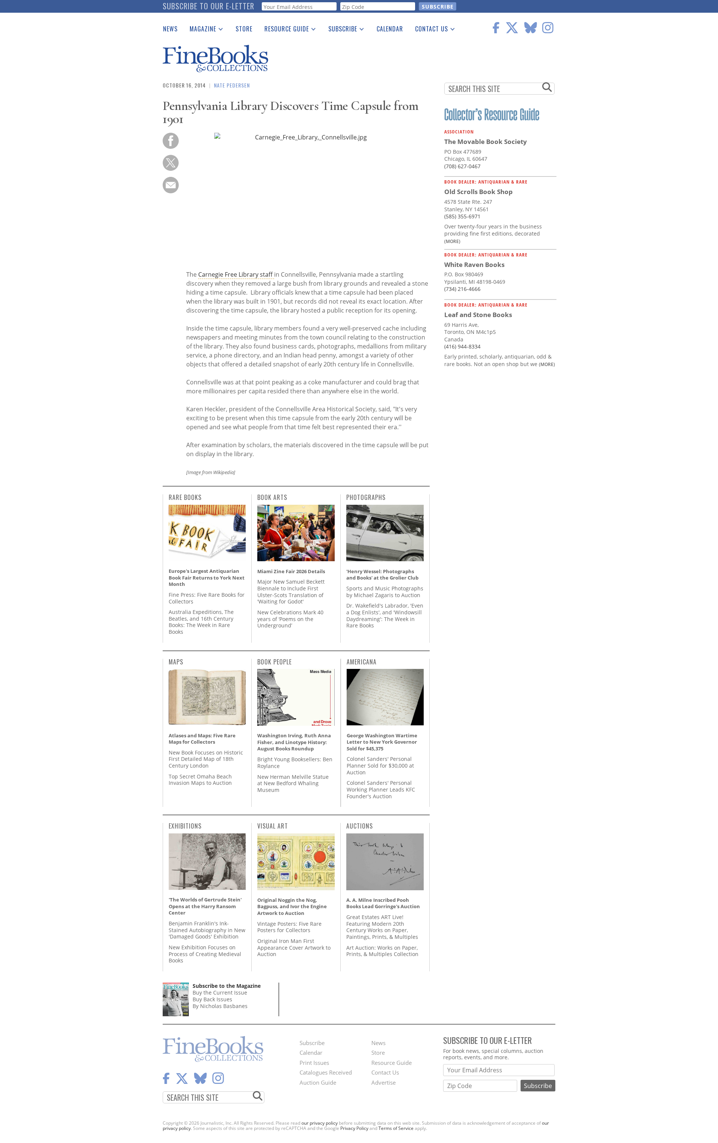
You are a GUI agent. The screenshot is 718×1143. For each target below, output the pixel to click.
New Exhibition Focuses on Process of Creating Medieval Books (205, 954)
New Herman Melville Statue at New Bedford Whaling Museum (293, 783)
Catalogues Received (326, 1072)
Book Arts (272, 497)
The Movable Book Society (485, 141)
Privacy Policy (354, 1128)
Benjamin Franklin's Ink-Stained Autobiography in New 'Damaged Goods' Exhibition (207, 930)
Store (244, 28)
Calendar (390, 28)
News (170, 28)
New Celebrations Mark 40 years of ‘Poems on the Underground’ (290, 619)
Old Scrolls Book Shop (478, 191)
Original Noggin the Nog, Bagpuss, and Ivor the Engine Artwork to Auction (292, 906)
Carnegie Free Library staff (236, 274)
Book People (274, 661)
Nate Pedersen (232, 85)
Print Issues (314, 1062)
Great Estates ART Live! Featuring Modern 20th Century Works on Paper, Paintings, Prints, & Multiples (382, 926)
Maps (176, 661)
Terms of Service (396, 1128)
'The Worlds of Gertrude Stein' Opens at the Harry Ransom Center (205, 906)
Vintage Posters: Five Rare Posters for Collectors (289, 927)
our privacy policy (319, 1123)
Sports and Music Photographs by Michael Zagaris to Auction (384, 592)
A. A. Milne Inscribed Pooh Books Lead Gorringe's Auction (383, 903)
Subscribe (339, 30)
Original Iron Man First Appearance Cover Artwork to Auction (294, 947)
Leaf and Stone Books (478, 314)
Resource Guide (283, 30)
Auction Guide (318, 1082)
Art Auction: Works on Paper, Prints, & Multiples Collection (382, 951)
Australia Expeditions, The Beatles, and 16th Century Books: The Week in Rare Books (201, 621)
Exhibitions (185, 825)
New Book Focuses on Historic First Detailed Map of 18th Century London (206, 759)
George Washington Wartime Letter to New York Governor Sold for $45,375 (382, 742)
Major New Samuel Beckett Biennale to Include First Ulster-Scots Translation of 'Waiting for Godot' (291, 591)
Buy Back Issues (212, 999)
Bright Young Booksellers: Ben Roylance (294, 762)
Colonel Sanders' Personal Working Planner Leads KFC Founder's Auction (381, 789)
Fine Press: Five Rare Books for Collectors (207, 598)
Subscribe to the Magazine (227, 985)
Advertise (383, 1082)
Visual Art (272, 825)
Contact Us (428, 30)
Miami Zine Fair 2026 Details (291, 571)
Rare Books (185, 497)
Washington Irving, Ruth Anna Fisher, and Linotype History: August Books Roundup (294, 742)
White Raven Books (474, 264)
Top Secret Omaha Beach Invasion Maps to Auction (200, 780)
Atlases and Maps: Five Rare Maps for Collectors (202, 739)
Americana (362, 661)
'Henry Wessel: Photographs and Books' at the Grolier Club (382, 574)
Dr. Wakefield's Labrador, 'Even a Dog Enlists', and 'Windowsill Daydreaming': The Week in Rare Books (384, 615)
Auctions (359, 825)
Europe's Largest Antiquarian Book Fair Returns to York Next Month (207, 577)
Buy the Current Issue (220, 992)
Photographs (366, 497)
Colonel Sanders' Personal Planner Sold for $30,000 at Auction (380, 765)
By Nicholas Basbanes (220, 1006)
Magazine (200, 30)
